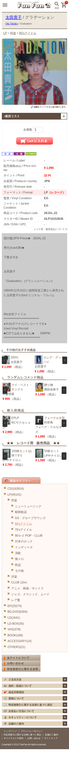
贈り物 (48, 384)
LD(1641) (14, 617)
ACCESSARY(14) (19, 641)
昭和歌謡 (21, 512)
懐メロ (19, 559)
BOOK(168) (15, 635)
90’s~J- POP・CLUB (29, 535)
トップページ (10, 731)
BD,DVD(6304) (17, 611)
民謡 (18, 565)
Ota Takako (12, 23)
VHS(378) (14, 629)
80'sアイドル (23, 523)
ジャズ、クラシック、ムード (30, 594)
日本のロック (24, 541)
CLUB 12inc (19, 582)
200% (14, 357)
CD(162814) (16, 488)
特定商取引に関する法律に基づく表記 (22, 734)
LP (5, 33)
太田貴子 (14, 17)
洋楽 (14, 576)
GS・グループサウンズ (30, 518)
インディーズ (24, 547)
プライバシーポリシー (32, 731)
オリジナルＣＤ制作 (14, 738)
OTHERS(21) (16, 647)
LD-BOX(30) (16, 623)
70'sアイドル (23, 529)
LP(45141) (14, 494)
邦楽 (14, 500)
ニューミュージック (28, 506)
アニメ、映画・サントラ (27, 588)
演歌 (18, 553)
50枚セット (51, 451)
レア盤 (15, 600)
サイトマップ (50, 738)
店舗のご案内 (51, 734)
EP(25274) (15, 606)
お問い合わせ (33, 738)
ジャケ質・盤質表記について (49, 229)
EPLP (15, 418)
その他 (19, 570)
